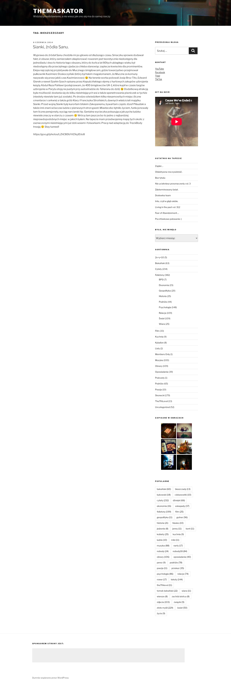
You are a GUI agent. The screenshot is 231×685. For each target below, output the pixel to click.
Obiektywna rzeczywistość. (168, 171)
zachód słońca (181, 596)
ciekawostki (183, 494)
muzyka (163, 545)
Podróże (163, 301)
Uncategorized (162, 407)
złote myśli (165, 607)
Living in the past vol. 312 (167, 207)
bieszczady (182, 489)
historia (162, 523)
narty (178, 545)
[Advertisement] (108, 655)
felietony (164, 511)
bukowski (164, 494)
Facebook (160, 72)
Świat (162, 318)
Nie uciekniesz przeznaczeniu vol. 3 (173, 183)
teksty (177, 579)
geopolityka (164, 517)
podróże (176, 562)
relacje (183, 573)
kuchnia (178, 534)
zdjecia (163, 602)
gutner (182, 517)
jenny (177, 528)
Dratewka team (163, 195)
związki (179, 602)
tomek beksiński (167, 590)
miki (175, 540)
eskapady (182, 506)
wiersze (162, 596)
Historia (163, 296)
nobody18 (180, 551)
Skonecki (160, 395)
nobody (163, 551)
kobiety (163, 534)
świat (182, 607)
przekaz (177, 568)
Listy (157, 348)
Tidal (157, 75)
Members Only (162, 354)
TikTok (158, 79)
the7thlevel (164, 585)
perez (161, 562)
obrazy (163, 557)
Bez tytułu (160, 177)
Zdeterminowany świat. (166, 189)
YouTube (159, 68)
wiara (186, 590)
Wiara (162, 324)
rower (162, 579)
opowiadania (182, 557)
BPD (161, 279)
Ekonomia (164, 285)
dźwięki (179, 500)
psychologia (165, 573)
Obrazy (158, 366)
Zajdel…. (159, 166)
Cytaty (158, 269)
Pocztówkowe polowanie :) (168, 219)
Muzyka (159, 360)
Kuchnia (159, 336)
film (179, 511)
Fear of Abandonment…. (167, 213)
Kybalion (159, 342)
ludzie (162, 540)
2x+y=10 (159, 257)
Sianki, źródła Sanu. (51, 46)
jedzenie (162, 528)
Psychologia (165, 307)
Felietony (159, 275)
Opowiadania (161, 371)
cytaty (163, 500)
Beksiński (160, 263)
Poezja (158, 389)
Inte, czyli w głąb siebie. (166, 201)
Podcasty (160, 377)
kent (190, 528)
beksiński (164, 489)
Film (157, 330)
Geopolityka (165, 290)
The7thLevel (161, 401)
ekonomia (164, 506)
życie (161, 613)
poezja (162, 568)
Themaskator (58, 11)
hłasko (178, 523)
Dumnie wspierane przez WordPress (50, 677)
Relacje (162, 313)
